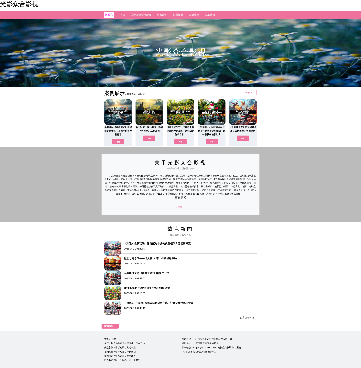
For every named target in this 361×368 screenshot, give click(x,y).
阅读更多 (249, 93)
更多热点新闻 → (248, 317)
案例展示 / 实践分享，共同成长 (120, 356)
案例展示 (194, 14)
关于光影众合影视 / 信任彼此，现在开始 (124, 343)
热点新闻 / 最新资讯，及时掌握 (120, 347)
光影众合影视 (19, 3)
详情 (118, 142)
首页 (122, 14)
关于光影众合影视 (141, 14)
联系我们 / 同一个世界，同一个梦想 (122, 360)
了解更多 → (180, 207)
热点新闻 (162, 14)
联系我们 (210, 14)
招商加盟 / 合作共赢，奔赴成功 (120, 352)
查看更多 (181, 197)
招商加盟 (178, 14)
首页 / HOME (110, 339)
